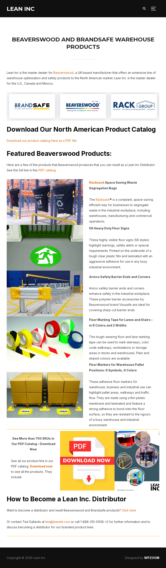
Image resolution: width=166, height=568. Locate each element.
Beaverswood (63, 72)
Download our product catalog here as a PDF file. (42, 140)
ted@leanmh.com (57, 522)
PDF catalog (47, 170)
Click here (129, 510)
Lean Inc (21, 8)
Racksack (96, 182)
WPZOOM (151, 558)
